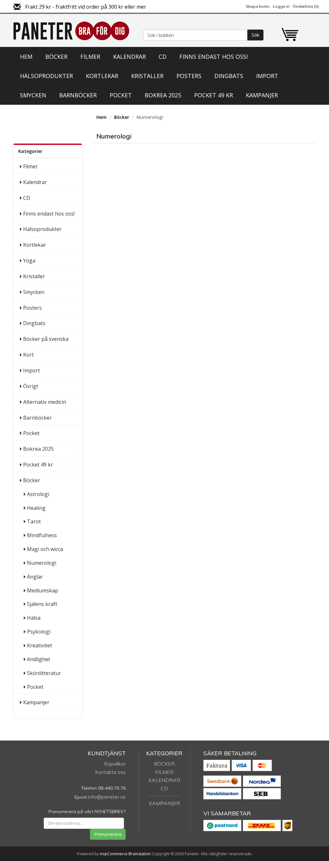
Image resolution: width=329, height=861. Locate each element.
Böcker (56, 56)
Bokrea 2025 (163, 95)
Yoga (29, 260)
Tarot (34, 521)
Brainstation (140, 854)
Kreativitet (39, 645)
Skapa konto (258, 6)
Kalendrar (129, 56)
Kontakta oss (110, 772)
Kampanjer (262, 95)
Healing (36, 507)
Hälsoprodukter (46, 76)
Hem (26, 56)
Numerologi (41, 562)
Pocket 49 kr (213, 95)
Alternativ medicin (44, 401)
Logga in (281, 6)
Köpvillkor (115, 763)
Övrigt (30, 386)
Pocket (121, 95)
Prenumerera (107, 834)
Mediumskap (42, 590)
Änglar (35, 576)
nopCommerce (114, 854)
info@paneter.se (107, 797)
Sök (255, 35)
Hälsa (33, 617)
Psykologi (38, 631)
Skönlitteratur (44, 673)
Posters (188, 76)
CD (162, 56)
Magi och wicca (45, 549)
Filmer (90, 56)
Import (267, 76)
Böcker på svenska (45, 338)
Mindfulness (42, 535)
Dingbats (228, 76)
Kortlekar (102, 76)
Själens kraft (42, 604)
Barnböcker (78, 95)
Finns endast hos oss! (213, 56)
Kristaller (147, 76)
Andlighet (38, 659)
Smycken (33, 95)
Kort (28, 354)
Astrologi (38, 494)
